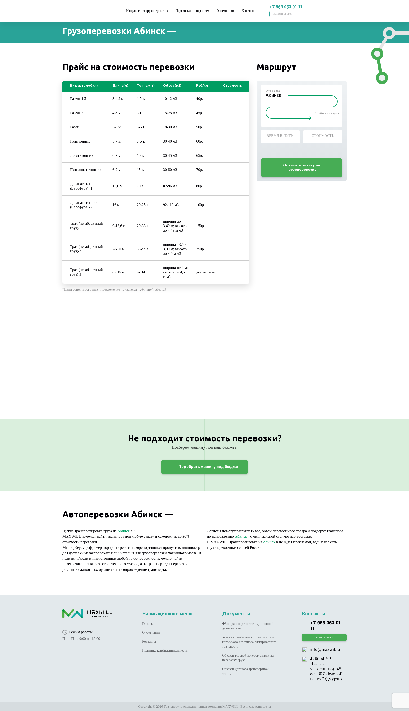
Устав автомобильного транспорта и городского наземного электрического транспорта (249, 641)
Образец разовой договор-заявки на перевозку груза (248, 658)
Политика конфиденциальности (165, 650)
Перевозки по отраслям (192, 11)
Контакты (248, 11)
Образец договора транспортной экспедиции (245, 671)
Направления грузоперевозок (147, 11)
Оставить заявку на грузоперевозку (301, 168)
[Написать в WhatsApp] (320, 7)
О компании (225, 11)
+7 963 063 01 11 (285, 7)
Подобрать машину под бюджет (209, 467)
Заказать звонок (282, 13)
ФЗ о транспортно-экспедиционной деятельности (247, 626)
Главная (147, 624)
